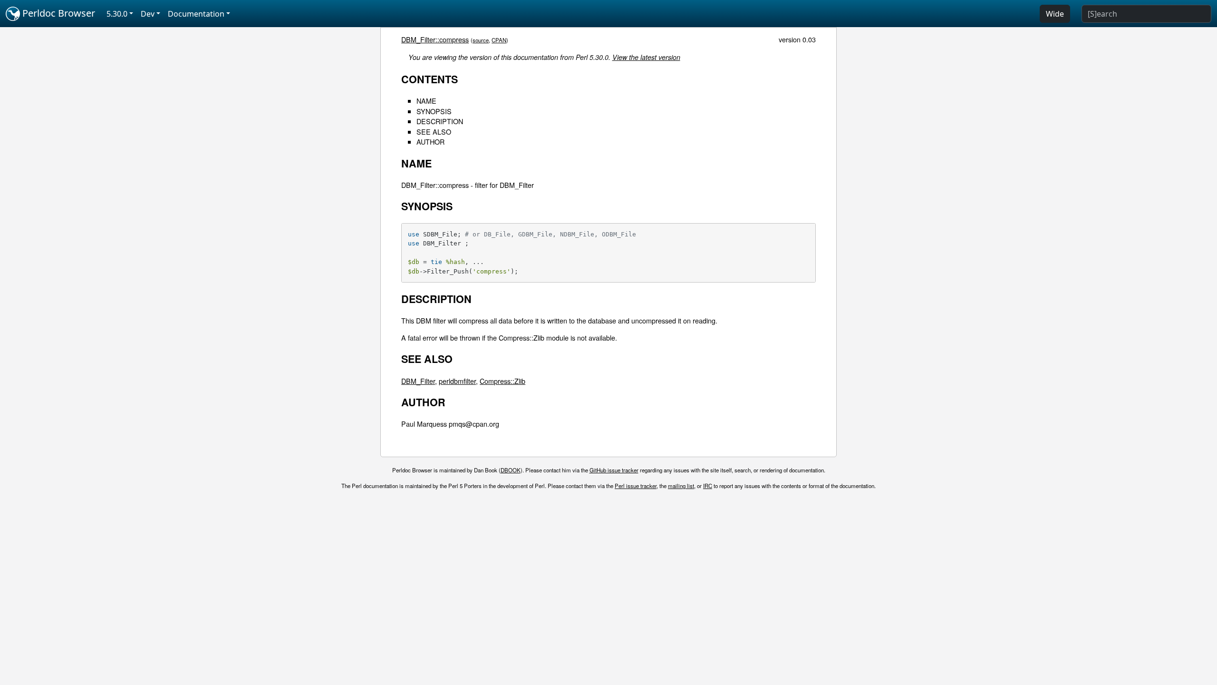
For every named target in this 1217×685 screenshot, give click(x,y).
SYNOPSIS (434, 111)
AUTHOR (430, 142)
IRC (707, 485)
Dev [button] (148, 14)
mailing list (681, 485)
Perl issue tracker (636, 485)
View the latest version (646, 57)
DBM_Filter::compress (435, 39)
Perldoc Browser (57, 13)
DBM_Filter (418, 381)
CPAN (499, 40)
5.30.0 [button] (116, 14)
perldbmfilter (457, 381)
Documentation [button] (196, 14)
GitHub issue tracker (613, 470)
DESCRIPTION (439, 121)
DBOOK (511, 470)
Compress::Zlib (502, 381)
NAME (426, 101)
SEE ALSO (433, 132)
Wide (1055, 14)
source (481, 40)
